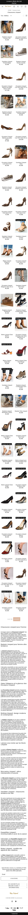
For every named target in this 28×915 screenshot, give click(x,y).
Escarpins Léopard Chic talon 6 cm (21, 212)
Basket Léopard (7, 651)
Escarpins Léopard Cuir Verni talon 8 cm (21, 559)
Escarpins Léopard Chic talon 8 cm (7, 212)
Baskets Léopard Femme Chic (7, 37)
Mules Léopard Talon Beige (7, 485)
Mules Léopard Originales (7, 361)
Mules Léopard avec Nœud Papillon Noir (21, 461)
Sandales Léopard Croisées (7, 608)
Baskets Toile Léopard (21, 411)
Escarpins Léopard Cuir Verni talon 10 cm (21, 137)
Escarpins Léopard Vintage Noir (7, 510)
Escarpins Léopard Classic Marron (7, 534)
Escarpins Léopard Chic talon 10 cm (21, 584)
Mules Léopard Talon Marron (7, 335)
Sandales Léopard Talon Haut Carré (7, 237)
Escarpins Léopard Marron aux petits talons (7, 138)
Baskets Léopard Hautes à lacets (21, 62)
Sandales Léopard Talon (21, 163)
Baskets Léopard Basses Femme (7, 112)
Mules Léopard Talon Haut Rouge (21, 361)
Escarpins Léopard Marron (21, 534)
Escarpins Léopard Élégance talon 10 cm (7, 286)
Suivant (16, 619)
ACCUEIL (9, 10)
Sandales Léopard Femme (21, 237)
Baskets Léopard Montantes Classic (7, 411)
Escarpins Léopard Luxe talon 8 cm (7, 163)
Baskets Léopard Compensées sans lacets (21, 387)
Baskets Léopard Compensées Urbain (21, 310)
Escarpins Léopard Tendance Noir (21, 485)
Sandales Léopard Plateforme (21, 608)
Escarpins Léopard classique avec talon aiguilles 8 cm (21, 336)
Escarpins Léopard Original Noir (21, 510)
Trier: (2, 15)
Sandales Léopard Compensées (21, 112)
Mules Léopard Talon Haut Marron (7, 436)
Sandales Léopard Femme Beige (7, 62)
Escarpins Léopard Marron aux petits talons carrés (7, 87)
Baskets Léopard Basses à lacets (7, 187)
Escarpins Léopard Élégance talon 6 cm (21, 187)
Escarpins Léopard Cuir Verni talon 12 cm (21, 86)
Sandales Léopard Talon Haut (21, 286)
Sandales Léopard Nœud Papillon (7, 461)
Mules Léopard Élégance (7, 261)
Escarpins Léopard (8, 690)
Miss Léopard (8, 6)
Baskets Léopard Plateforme (7, 310)
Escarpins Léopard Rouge (7, 559)
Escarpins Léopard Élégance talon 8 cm (21, 37)
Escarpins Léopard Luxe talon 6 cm (21, 261)
